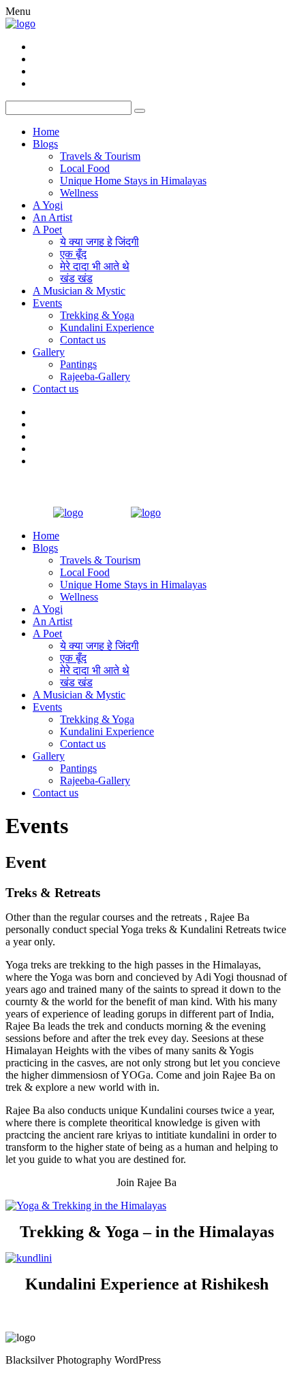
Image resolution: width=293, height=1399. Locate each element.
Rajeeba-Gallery (95, 376)
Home (46, 131)
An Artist (52, 217)
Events (47, 303)
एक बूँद (73, 254)
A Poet (47, 229)
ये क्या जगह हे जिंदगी (99, 242)
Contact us (83, 339)
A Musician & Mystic (79, 291)
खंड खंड (76, 278)
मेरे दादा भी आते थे (94, 266)
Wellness (79, 193)
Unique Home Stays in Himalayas (133, 180)
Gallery (49, 352)
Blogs (45, 144)
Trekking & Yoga (97, 315)
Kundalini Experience (107, 327)
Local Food (85, 168)
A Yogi (48, 205)
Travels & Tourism (100, 156)
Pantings (78, 364)
